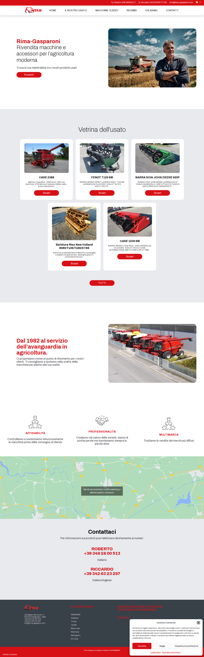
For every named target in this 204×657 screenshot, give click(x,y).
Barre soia (75, 632)
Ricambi (132, 10)
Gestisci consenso (10, 654)
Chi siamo (151, 10)
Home (52, 10)
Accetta (142, 646)
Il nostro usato (76, 10)
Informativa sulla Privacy (171, 652)
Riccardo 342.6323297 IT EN (154, 2)
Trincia (73, 621)
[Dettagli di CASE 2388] (46, 158)
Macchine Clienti (106, 10)
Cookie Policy (155, 652)
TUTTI (102, 283)
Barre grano (75, 635)
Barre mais (75, 628)
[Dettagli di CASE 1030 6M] (130, 221)
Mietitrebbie (75, 614)
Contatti (172, 10)
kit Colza (74, 639)
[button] (198, 622)
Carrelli (74, 625)
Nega (162, 646)
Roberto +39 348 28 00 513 (102, 551)
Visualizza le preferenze (186, 646)
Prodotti (29, 74)
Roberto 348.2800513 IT (125, 2)
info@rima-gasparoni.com (181, 2)
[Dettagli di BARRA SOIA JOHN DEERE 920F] (157, 158)
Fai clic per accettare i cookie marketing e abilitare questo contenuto (102, 491)
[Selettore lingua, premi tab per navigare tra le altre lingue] (198, 2)
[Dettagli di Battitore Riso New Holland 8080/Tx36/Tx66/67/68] (74, 223)
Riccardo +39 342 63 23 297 (102, 571)
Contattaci (123, 617)
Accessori (74, 618)
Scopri (46, 193)
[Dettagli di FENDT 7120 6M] (102, 158)
